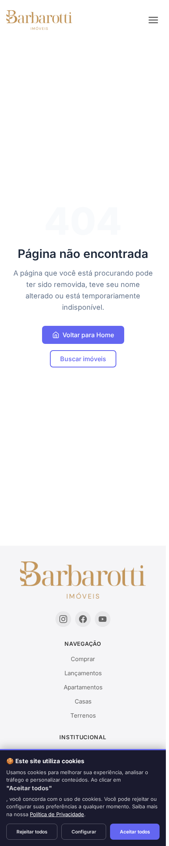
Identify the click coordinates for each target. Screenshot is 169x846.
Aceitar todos (135, 832)
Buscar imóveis (83, 359)
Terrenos (83, 715)
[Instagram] (63, 619)
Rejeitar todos (32, 832)
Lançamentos (83, 673)
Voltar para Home (88, 335)
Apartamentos (83, 687)
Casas (83, 701)
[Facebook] (83, 619)
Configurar (84, 832)
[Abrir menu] (153, 20)
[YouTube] (102, 619)
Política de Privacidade (57, 814)
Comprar (83, 659)
